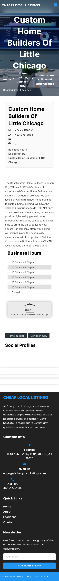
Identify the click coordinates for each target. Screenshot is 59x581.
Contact (9, 522)
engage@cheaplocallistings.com (24, 473)
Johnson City (39, 335)
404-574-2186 (12, 488)
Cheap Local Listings (21, 5)
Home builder (16, 335)
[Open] (55, 5)
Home (7, 79)
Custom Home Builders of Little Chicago (26, 160)
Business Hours (17, 149)
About (7, 512)
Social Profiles (17, 153)
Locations (9, 517)
